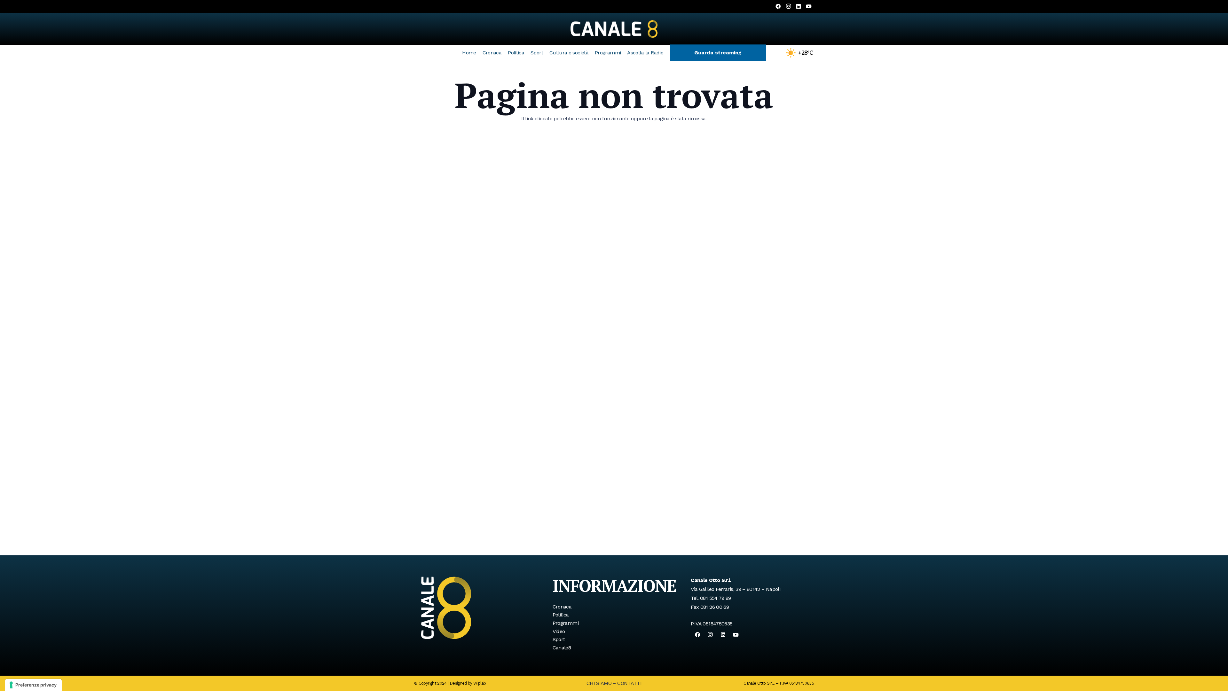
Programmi (566, 623)
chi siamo (598, 683)
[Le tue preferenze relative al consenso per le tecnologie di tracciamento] (33, 685)
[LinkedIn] (798, 6)
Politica (561, 615)
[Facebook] (778, 6)
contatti (629, 683)
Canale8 (562, 648)
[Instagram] (788, 6)
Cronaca (562, 607)
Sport (559, 639)
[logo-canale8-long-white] (614, 29)
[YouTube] (809, 6)
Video (559, 631)
